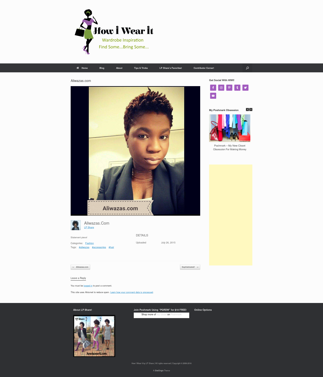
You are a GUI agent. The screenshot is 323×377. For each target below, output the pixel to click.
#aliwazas (84, 247)
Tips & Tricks (141, 67)
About (119, 67)
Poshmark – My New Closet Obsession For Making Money (229, 147)
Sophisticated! (190, 267)
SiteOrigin (159, 370)
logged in (88, 285)
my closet (162, 314)
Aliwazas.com (80, 267)
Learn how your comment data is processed (131, 292)
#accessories (99, 247)
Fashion (89, 243)
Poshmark (176, 314)
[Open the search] (247, 67)
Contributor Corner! (204, 67)
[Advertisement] (230, 215)
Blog (101, 67)
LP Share (89, 227)
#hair (111, 247)
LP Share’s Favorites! (170, 67)
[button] (250, 109)
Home (85, 67)
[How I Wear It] (113, 32)
